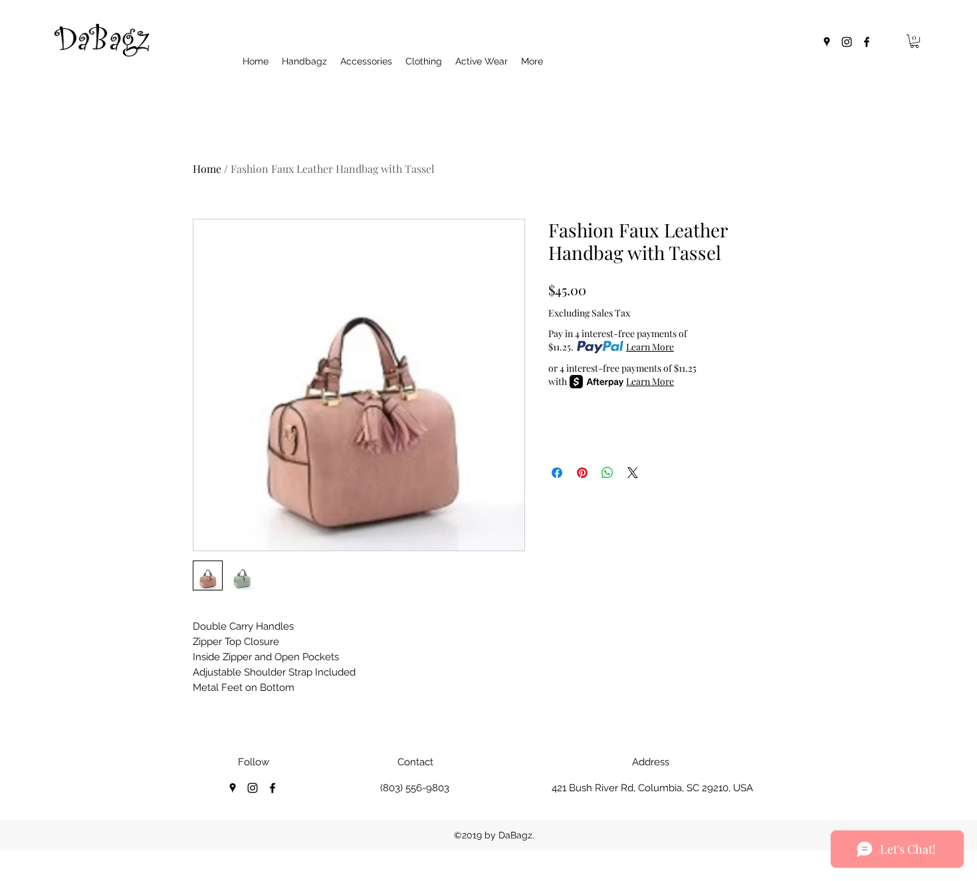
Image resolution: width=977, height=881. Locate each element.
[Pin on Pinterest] (582, 473)
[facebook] (866, 42)
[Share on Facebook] (557, 473)
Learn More (650, 346)
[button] (915, 41)
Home (207, 169)
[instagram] (846, 42)
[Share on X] (633, 473)
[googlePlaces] (826, 42)
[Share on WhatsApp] (607, 473)
